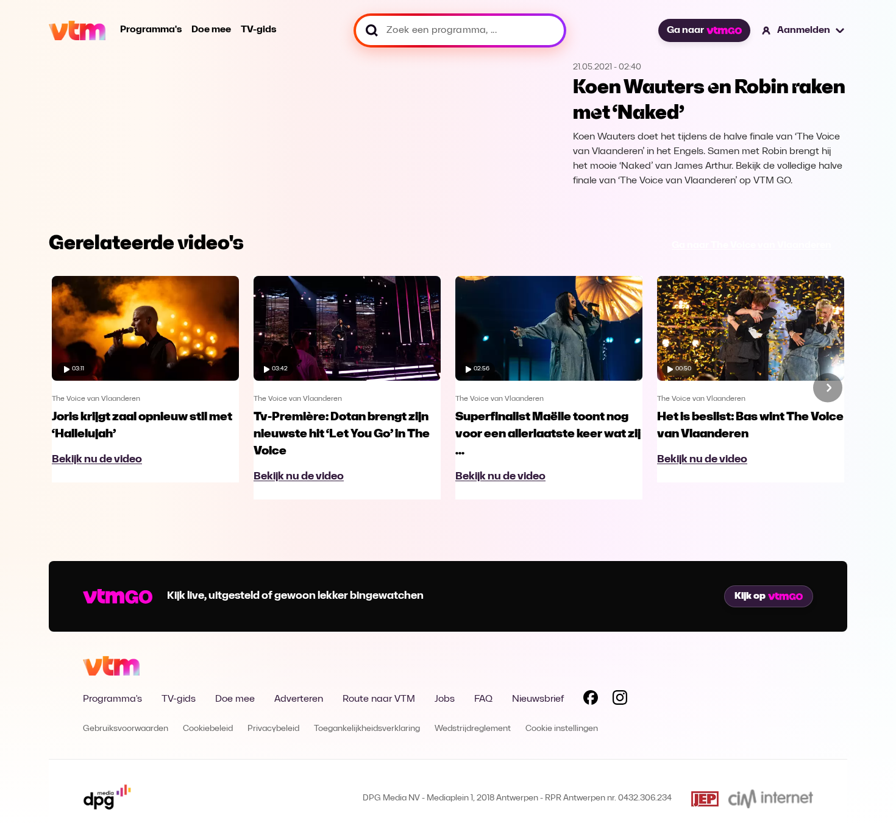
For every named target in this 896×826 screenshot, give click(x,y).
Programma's (151, 30)
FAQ (483, 699)
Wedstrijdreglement (473, 728)
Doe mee (211, 30)
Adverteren (298, 699)
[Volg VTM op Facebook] (590, 700)
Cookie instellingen (561, 728)
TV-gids (258, 30)
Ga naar (685, 30)
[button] (803, 30)
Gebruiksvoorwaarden (125, 728)
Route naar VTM (379, 699)
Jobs (445, 699)
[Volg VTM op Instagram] (620, 700)
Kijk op (750, 596)
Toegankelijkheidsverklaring (367, 728)
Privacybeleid (273, 728)
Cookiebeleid (208, 728)
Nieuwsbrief (538, 699)
